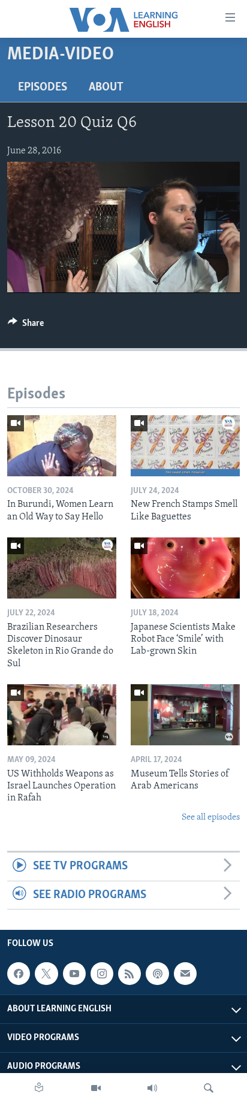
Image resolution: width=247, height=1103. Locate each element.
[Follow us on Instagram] (102, 973)
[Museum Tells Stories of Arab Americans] (185, 714)
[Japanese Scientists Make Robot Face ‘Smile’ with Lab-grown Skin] (185, 568)
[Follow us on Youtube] (74, 973)
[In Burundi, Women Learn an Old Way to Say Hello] (61, 445)
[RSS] (129, 973)
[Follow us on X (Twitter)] (46, 973)
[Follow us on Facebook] (18, 973)
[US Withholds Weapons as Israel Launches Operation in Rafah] (61, 714)
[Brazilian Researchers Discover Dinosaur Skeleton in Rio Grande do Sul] (61, 568)
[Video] (96, 1088)
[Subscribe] (185, 973)
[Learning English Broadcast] (152, 1088)
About (106, 87)
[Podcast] (157, 973)
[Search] (209, 1088)
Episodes (42, 87)
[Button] (26, 326)
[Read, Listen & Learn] (39, 1088)
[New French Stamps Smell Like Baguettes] (185, 445)
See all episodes (211, 817)
